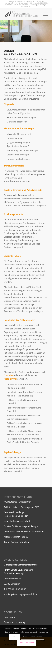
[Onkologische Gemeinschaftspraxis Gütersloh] (21, 14)
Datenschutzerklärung (14, 622)
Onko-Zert (9, 375)
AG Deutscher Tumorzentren (17, 501)
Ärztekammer (10, 378)
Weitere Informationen (32, 637)
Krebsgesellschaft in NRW (16, 536)
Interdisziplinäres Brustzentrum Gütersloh (24, 531)
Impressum (9, 617)
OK (14, 637)
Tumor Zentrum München (16, 541)
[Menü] (44, 14)
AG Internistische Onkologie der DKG (21, 507)
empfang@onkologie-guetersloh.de (20, 594)
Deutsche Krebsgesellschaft (17, 521)
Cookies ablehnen (26, 642)
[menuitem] (44, 14)
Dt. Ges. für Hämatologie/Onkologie (21, 526)
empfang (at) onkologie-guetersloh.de (34, 5)
